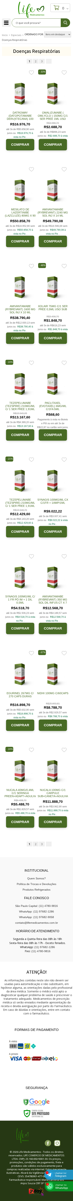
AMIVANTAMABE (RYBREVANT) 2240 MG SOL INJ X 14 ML (53, 212)
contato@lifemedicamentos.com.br (36, 922)
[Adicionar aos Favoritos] (31, 72)
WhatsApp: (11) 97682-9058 (36, 917)
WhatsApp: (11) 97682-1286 (36, 911)
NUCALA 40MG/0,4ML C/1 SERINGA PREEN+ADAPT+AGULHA (20, 793)
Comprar (20, 144)
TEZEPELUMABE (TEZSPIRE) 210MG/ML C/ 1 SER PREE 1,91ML (20, 406)
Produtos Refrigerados (36, 889)
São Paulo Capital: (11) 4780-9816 (36, 905)
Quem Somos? (36, 878)
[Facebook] (48, 1143)
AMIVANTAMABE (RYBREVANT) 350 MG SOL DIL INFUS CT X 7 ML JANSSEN (52, 601)
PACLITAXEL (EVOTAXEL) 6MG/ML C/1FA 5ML (53, 406)
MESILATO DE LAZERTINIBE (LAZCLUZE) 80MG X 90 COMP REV (20, 214)
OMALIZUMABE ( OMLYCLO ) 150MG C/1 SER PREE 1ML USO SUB (53, 117)
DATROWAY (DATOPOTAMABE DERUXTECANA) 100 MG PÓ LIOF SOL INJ (20, 117)
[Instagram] (57, 1143)
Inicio (5, 35)
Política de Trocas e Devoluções (36, 884)
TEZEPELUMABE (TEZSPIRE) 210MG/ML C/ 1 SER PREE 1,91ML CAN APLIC (20, 504)
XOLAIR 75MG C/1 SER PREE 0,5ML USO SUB (53, 308)
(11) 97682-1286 (44, 947)
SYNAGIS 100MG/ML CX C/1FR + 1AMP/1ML (52, 501)
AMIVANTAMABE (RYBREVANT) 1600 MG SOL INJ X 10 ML (20, 309)
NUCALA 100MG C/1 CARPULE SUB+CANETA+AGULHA (53, 793)
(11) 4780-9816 (40, 951)
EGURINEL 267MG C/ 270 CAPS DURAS (20, 695)
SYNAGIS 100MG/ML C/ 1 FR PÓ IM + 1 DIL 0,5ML (20, 599)
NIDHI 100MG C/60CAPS (52, 693)
